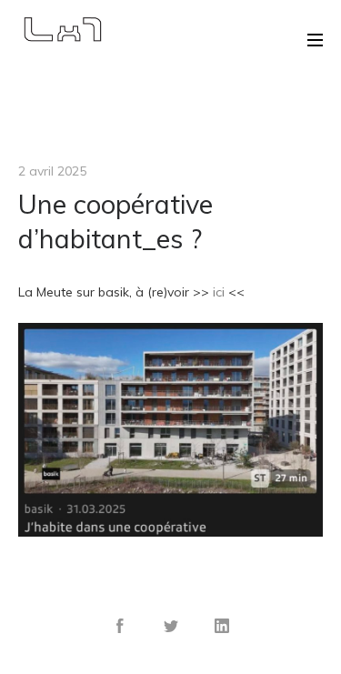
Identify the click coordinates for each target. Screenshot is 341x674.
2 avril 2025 (52, 171)
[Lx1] (61, 29)
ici (219, 292)
